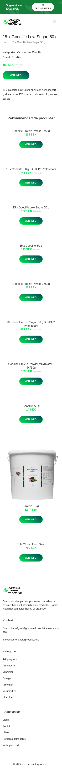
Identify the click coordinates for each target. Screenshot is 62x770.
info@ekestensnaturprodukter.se (21, 639)
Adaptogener (10, 659)
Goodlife (36, 52)
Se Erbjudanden (43, 7)
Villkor (6, 732)
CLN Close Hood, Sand (31, 544)
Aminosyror (9, 665)
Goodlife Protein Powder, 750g (31, 131)
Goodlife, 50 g (31, 406)
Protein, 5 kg (31, 506)
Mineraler (8, 671)
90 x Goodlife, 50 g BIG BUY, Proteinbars (31, 169)
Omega (7, 678)
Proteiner (8, 684)
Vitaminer (8, 697)
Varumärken (24, 52)
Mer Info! (16, 75)
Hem (5, 42)
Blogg (6, 719)
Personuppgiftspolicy (14, 738)
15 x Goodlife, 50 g (31, 245)
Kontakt (7, 726)
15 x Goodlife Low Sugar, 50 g (31, 207)
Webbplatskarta (11, 745)
